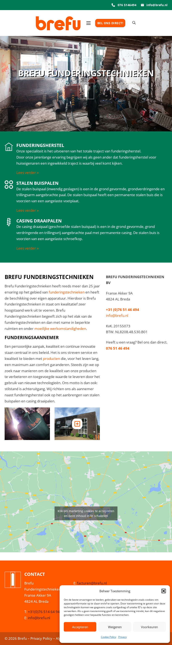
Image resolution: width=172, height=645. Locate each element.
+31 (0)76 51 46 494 (122, 309)
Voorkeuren (149, 627)
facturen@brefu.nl (92, 583)
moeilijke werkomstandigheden (60, 328)
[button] (164, 591)
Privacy (122, 637)
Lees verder (26, 172)
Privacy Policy (41, 638)
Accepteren (80, 627)
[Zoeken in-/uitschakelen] (134, 23)
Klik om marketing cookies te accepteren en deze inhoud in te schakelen (86, 513)
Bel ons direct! (110, 23)
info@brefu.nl (117, 315)
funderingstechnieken (67, 292)
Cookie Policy (108, 637)
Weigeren (115, 627)
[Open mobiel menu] (88, 23)
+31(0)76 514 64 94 (44, 611)
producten (51, 358)
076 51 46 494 (117, 348)
